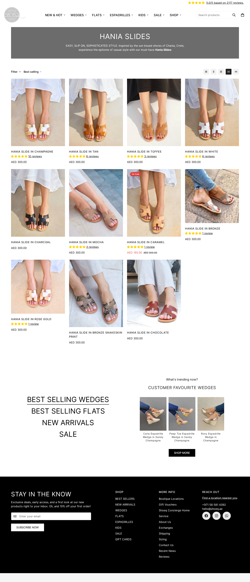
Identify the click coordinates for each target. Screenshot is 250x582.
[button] (242, 15)
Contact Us (166, 545)
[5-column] (236, 72)
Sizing (163, 539)
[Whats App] (227, 516)
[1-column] (206, 72)
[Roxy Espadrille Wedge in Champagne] (210, 419)
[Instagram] (216, 516)
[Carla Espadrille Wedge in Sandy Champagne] (153, 419)
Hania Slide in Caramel (146, 242)
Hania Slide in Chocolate (148, 332)
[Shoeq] (15, 15)
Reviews (164, 556)
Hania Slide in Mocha (86, 242)
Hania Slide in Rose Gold (31, 319)
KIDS (142, 15)
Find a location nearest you (219, 498)
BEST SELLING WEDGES (68, 399)
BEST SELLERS (125, 498)
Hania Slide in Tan (83, 151)
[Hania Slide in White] (212, 112)
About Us (165, 522)
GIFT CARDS (123, 539)
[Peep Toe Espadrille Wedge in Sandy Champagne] (182, 419)
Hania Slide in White (201, 151)
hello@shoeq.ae (212, 508)
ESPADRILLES (120, 15)
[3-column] (221, 72)
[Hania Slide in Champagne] (38, 112)
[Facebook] (206, 516)
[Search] (234, 15)
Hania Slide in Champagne (32, 151)
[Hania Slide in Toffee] (154, 112)
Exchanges (166, 527)
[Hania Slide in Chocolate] (154, 293)
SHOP (174, 15)
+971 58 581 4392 (214, 504)
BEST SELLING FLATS (68, 411)
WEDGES (77, 15)
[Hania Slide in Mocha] (96, 203)
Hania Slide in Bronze (202, 228)
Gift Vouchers (168, 504)
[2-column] (213, 72)
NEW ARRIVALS (68, 422)
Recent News (167, 551)
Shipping (164, 533)
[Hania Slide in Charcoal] (38, 203)
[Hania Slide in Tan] (96, 112)
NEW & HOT (53, 15)
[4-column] (228, 72)
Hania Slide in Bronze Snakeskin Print (95, 334)
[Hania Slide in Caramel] (154, 203)
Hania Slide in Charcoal (31, 242)
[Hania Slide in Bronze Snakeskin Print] (96, 293)
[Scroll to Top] (243, 563)
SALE (158, 15)
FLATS (97, 15)
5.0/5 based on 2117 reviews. (225, 2)
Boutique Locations (171, 498)
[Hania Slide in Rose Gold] (38, 287)
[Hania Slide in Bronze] (212, 196)
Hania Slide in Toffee (144, 151)
